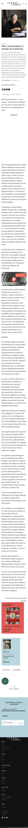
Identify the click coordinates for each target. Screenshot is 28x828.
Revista (3, 44)
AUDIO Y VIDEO (5, 787)
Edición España (7, 629)
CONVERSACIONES (5, 765)
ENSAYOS (3, 777)
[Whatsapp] (9, 89)
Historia (3, 779)
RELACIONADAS (6, 695)
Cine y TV (3, 755)
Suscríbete (6, 631)
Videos (2, 789)
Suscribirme (3, 807)
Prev (3, 618)
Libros (2, 757)
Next (22, 618)
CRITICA (3, 754)
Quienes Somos (4, 811)
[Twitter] (5, 89)
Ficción (2, 774)
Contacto (3, 814)
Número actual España (6, 798)
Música (2, 759)
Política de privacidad (23, 827)
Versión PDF (6, 662)
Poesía (2, 772)
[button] (3, 3)
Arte (2, 761)
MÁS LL (3, 803)
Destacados (3, 799)
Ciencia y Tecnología (5, 748)
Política (3, 745)
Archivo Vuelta (6, 669)
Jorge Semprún (17, 669)
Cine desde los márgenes (12, 626)
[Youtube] (7, 818)
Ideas (2, 781)
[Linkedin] (7, 89)
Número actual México (6, 796)
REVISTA (3, 794)
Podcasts (3, 790)
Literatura (3, 750)
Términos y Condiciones (14, 827)
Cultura (3, 743)
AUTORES (18, 695)
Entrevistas (3, 767)
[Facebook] (3, 89)
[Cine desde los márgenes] (12, 616)
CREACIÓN (3, 770)
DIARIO (3, 741)
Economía (3, 747)
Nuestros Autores (5, 812)
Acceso (3, 805)
